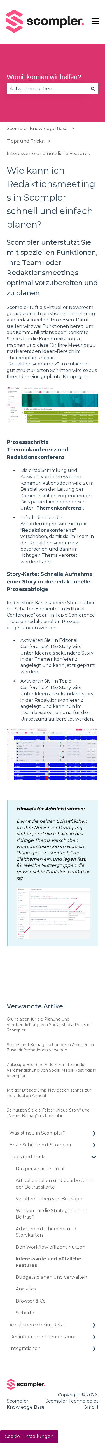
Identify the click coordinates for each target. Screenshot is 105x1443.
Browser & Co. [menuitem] (31, 1301)
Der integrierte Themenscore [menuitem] (43, 1336)
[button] (93, 1133)
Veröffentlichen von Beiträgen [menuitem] (50, 1198)
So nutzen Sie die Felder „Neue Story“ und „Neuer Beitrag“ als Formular (48, 1113)
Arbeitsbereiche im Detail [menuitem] (38, 1325)
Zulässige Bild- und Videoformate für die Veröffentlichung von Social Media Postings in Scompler (51, 1070)
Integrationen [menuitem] (25, 1348)
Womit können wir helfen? (44, 77)
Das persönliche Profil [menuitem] (40, 1168)
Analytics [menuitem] (26, 1289)
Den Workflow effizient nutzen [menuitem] (50, 1247)
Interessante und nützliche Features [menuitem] (48, 1262)
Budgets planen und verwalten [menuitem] (51, 1277)
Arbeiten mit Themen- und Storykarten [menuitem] (46, 1232)
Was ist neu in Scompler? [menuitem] (38, 1133)
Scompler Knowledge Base (37, 128)
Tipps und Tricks (25, 141)
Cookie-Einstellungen (29, 1436)
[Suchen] (93, 88)
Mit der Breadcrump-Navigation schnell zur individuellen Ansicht (49, 1093)
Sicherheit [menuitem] (27, 1312)
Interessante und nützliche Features (48, 153)
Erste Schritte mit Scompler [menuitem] (41, 1144)
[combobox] (47, 88)
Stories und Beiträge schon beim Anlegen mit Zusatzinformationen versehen (51, 1047)
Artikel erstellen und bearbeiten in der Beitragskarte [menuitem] (55, 1183)
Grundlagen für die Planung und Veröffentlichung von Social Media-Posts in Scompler (48, 1025)
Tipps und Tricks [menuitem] (28, 1156)
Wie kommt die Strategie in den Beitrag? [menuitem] (51, 1213)
